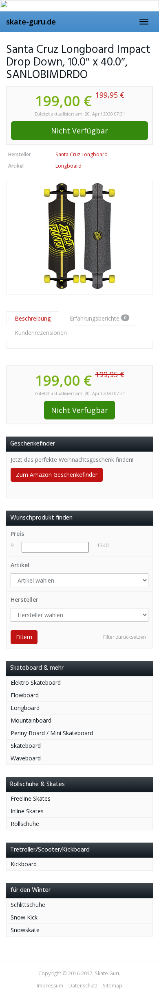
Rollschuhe (25, 824)
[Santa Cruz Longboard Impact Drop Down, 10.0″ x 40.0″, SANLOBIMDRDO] (79, 237)
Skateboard (26, 745)
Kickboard (24, 864)
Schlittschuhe (28, 904)
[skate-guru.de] (79, 5)
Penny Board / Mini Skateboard (52, 733)
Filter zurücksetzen (124, 636)
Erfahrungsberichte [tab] (98, 318)
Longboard (68, 165)
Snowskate (25, 930)
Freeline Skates (31, 798)
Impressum (50, 985)
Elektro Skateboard (36, 682)
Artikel (20, 565)
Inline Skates (27, 811)
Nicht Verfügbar (79, 130)
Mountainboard (31, 720)
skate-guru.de (31, 21)
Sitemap (112, 985)
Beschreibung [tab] (33, 318)
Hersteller (24, 599)
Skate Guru (108, 973)
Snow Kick (24, 917)
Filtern (24, 637)
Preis (17, 533)
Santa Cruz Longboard (81, 154)
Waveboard (26, 758)
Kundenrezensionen (41, 332)
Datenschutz (82, 985)
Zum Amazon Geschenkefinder (56, 474)
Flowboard (25, 695)
